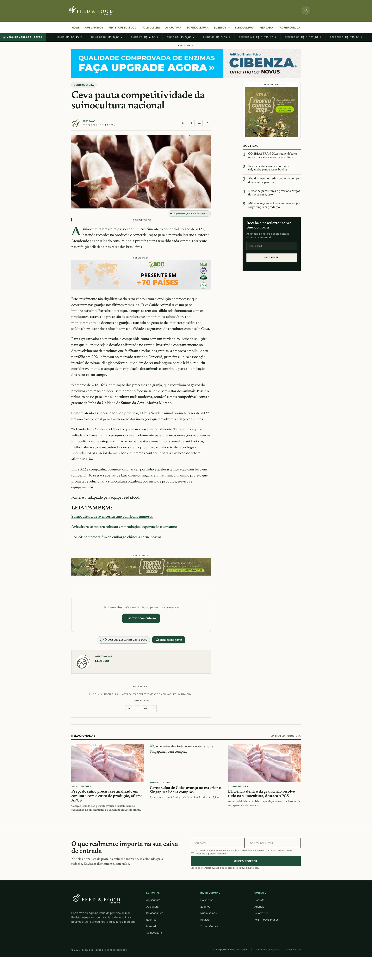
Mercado (151, 926)
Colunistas (206, 900)
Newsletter (261, 913)
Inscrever (271, 257)
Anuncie (259, 906)
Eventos (151, 919)
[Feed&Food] (96, 898)
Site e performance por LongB (230, 949)
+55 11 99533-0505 (266, 919)
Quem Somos (94, 27)
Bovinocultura (197, 27)
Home (76, 27)
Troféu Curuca (289, 27)
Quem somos (208, 913)
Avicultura (173, 27)
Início (92, 694)
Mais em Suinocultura (286, 736)
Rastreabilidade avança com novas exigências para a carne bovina (269, 168)
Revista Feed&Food (122, 27)
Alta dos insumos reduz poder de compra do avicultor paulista (274, 180)
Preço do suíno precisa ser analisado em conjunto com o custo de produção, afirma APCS (107, 796)
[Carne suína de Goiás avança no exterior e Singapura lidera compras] (186, 761)
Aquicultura (151, 27)
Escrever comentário (141, 618)
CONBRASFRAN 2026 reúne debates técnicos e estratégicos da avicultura (272, 155)
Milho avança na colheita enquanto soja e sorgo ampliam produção (274, 205)
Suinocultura (245, 27)
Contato (259, 900)
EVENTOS (220, 27)
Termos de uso (292, 949)
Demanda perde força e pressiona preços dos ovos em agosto (274, 193)
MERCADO (266, 27)
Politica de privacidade (268, 949)
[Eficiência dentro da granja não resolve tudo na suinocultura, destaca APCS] (264, 763)
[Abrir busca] (306, 10)
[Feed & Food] (91, 10)
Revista (205, 919)
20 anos (205, 906)
